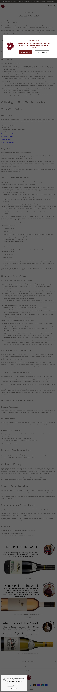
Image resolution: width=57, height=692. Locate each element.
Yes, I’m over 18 (25, 52)
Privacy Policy (12, 681)
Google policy (19, 681)
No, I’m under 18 (42, 52)
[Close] (26, 675)
